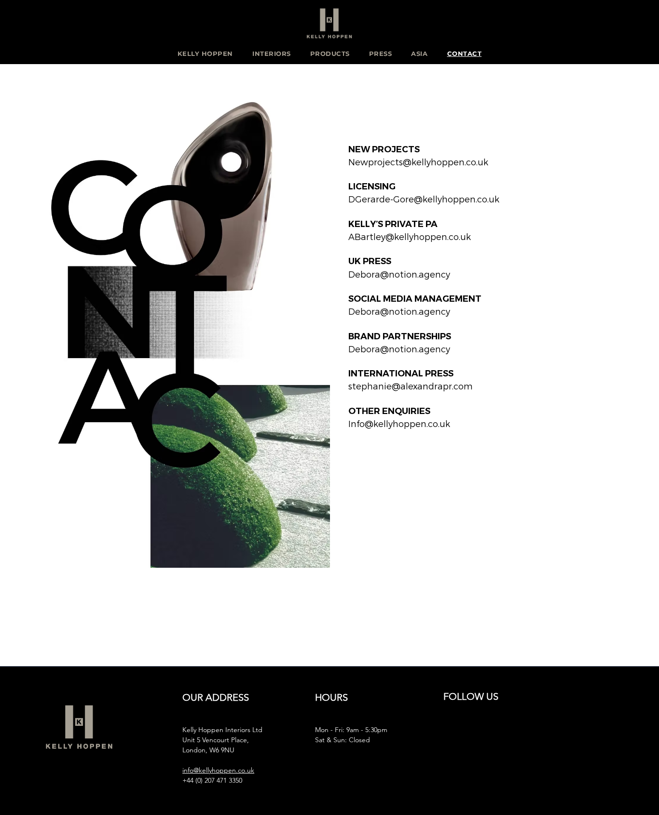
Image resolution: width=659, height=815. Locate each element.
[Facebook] (478, 733)
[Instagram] (452, 733)
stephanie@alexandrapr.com (410, 386)
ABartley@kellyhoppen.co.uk (409, 236)
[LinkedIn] (530, 733)
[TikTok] (557, 733)
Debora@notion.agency (399, 274)
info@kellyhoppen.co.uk (218, 770)
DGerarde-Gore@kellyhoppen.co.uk (423, 199)
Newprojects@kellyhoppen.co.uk (418, 162)
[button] (205, 53)
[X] (504, 733)
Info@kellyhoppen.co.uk (399, 423)
